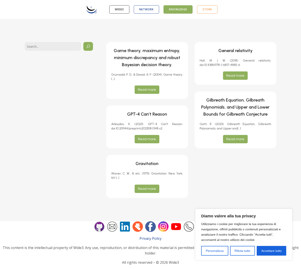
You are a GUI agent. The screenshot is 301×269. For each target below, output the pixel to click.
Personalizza (215, 251)
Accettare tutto (271, 251)
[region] (243, 234)
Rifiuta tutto (242, 251)
